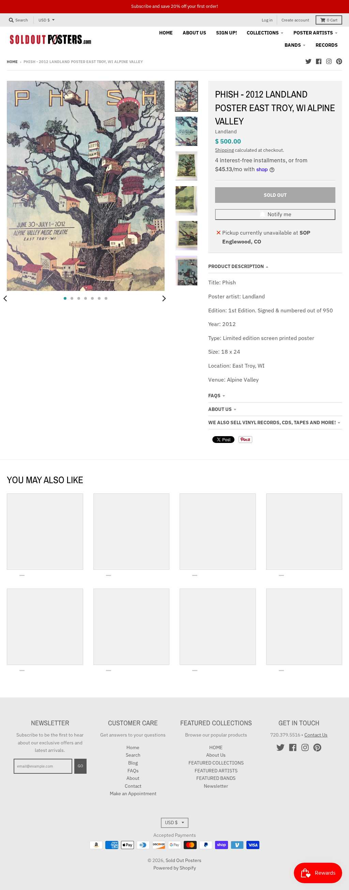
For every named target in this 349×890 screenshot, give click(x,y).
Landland (226, 131)
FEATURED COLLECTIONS (216, 763)
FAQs (214, 395)
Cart (332, 20)
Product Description (236, 266)
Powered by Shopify (174, 868)
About (132, 778)
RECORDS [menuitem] (327, 45)
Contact (133, 786)
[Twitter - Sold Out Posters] (308, 61)
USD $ (44, 20)
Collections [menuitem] (263, 33)
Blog (133, 763)
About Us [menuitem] (194, 33)
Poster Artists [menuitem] (313, 33)
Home (12, 61)
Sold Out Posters (183, 860)
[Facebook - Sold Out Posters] (319, 61)
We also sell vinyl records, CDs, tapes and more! (272, 422)
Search (133, 755)
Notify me (279, 214)
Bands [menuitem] (293, 45)
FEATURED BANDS (216, 778)
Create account (295, 20)
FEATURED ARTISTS (216, 771)
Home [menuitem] (166, 33)
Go (80, 765)
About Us (220, 409)
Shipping (224, 150)
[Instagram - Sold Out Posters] (329, 61)
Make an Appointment (133, 793)
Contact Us (316, 735)
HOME (216, 747)
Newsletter (216, 786)
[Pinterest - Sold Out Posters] (339, 61)
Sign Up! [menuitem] (226, 33)
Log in (267, 20)
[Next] (163, 298)
